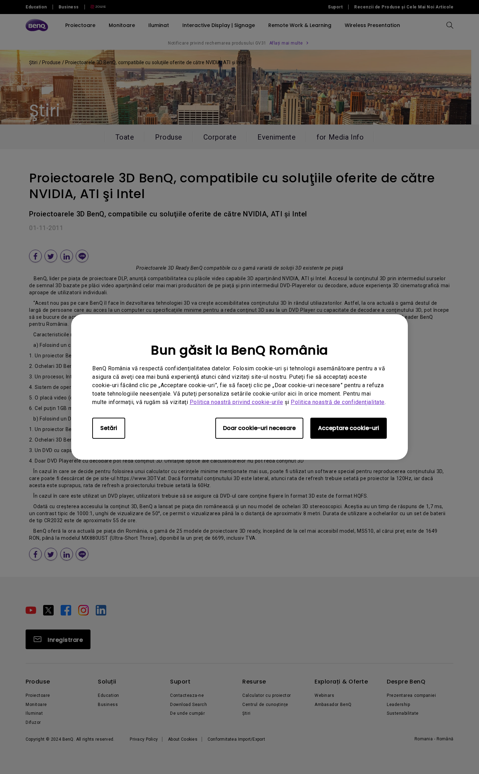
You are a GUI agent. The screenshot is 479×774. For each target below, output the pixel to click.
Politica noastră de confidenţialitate (338, 402)
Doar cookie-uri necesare (259, 428)
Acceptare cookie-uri (348, 428)
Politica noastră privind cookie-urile (236, 402)
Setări (108, 428)
